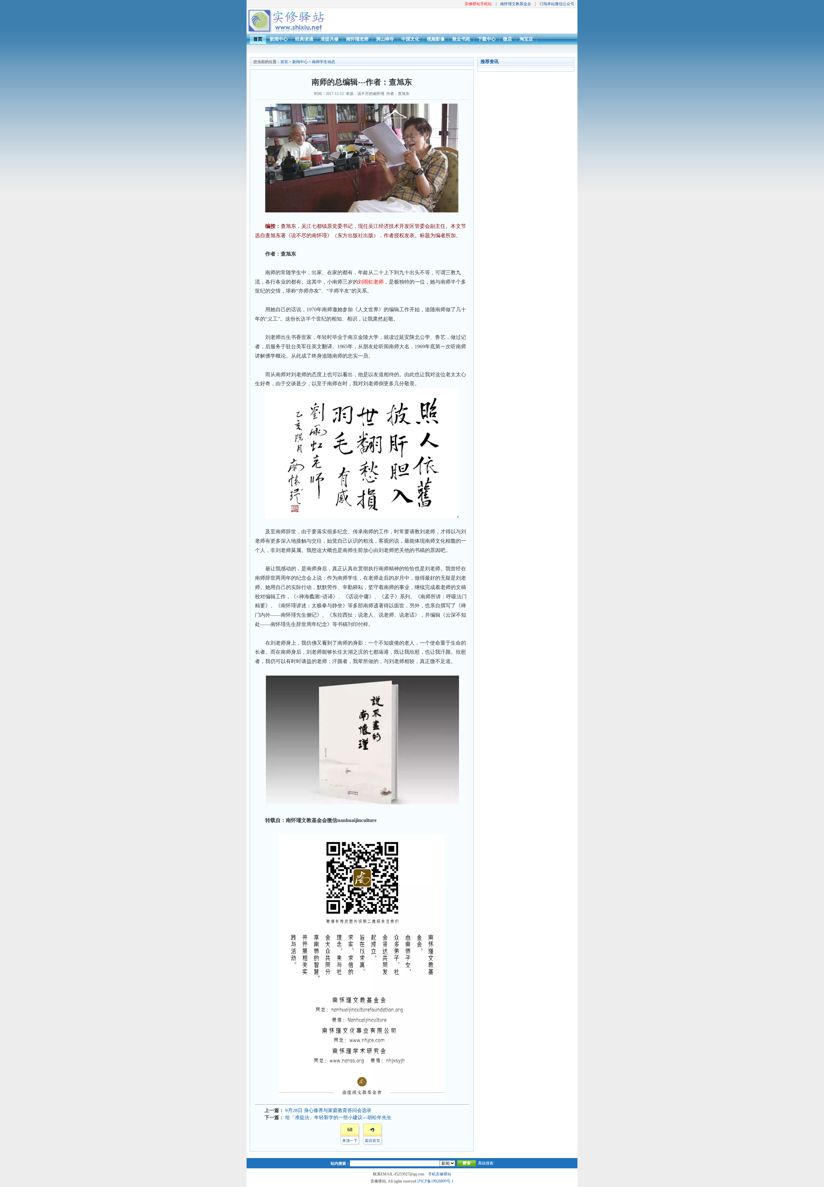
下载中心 (487, 39)
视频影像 (436, 39)
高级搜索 (485, 1163)
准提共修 (330, 39)
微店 (507, 39)
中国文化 (410, 39)
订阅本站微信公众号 (556, 4)
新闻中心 (279, 39)
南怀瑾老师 (357, 39)
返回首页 (372, 1140)
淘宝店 (526, 39)
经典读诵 (304, 39)
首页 (257, 39)
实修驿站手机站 (478, 4)
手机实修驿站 (439, 1174)
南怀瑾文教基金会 (515, 4)
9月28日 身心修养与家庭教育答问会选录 (328, 1110)
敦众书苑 (461, 39)
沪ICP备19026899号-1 (435, 1181)
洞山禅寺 (385, 39)
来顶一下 (350, 1140)
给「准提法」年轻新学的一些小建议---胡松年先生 (338, 1117)
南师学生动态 (323, 62)
